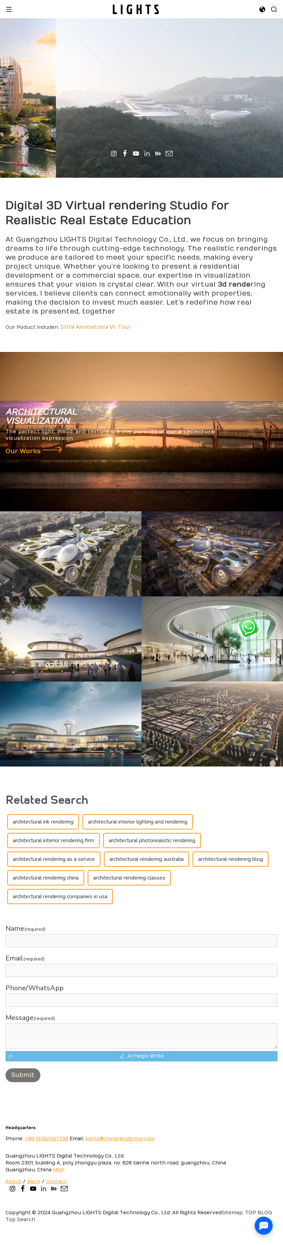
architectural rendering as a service (54, 859)
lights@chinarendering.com (120, 1139)
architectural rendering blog (230, 859)
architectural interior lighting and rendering (137, 822)
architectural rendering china (46, 878)
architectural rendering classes (129, 878)
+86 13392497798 (46, 1139)
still (66, 327)
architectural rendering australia (146, 859)
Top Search (20, 1220)
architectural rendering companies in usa (60, 896)
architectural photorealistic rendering (152, 840)
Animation (91, 327)
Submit (23, 1075)
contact (56, 1181)
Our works (24, 451)
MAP (59, 1170)
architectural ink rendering (43, 822)
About (13, 1181)
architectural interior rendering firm (53, 840)
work (33, 1181)
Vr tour (120, 327)
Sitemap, (233, 1213)
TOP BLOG (258, 1213)
